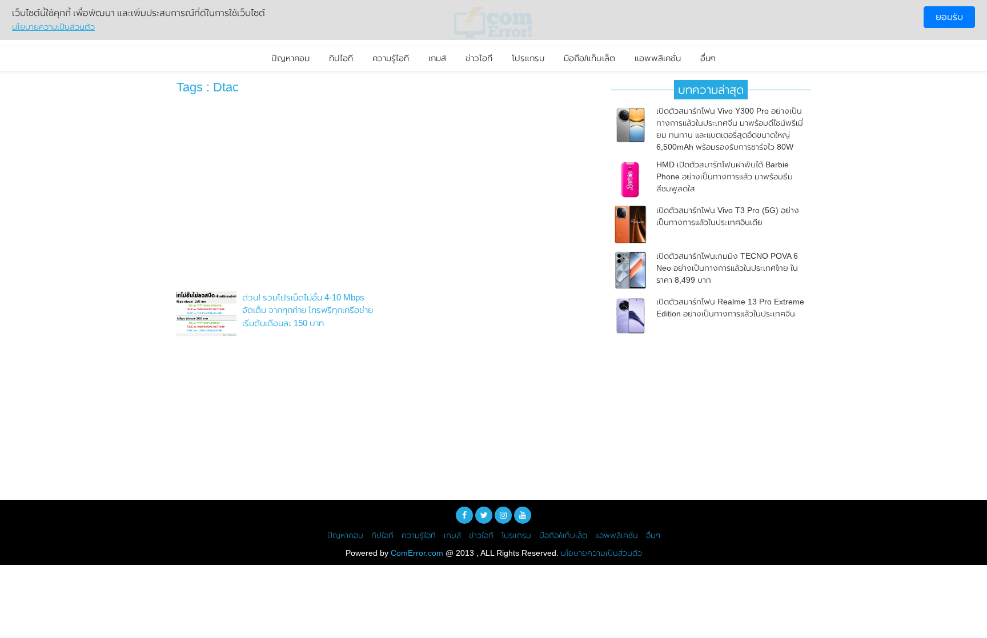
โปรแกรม (528, 58)
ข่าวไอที (479, 58)
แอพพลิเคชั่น (658, 58)
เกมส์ (437, 58)
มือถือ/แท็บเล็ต (589, 58)
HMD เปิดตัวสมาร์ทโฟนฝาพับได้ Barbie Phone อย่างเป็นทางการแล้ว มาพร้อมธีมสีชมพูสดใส (724, 176)
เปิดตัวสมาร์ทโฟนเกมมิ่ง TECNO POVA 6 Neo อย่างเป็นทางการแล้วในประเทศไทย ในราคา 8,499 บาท (727, 267)
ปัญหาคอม (290, 58)
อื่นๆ (708, 58)
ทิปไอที (341, 58)
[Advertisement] (385, 196)
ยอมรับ (949, 17)
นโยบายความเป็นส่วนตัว (601, 552)
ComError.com (417, 552)
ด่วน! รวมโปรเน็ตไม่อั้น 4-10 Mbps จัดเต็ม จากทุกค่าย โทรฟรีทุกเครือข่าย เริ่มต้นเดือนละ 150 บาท (307, 310)
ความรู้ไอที (390, 58)
